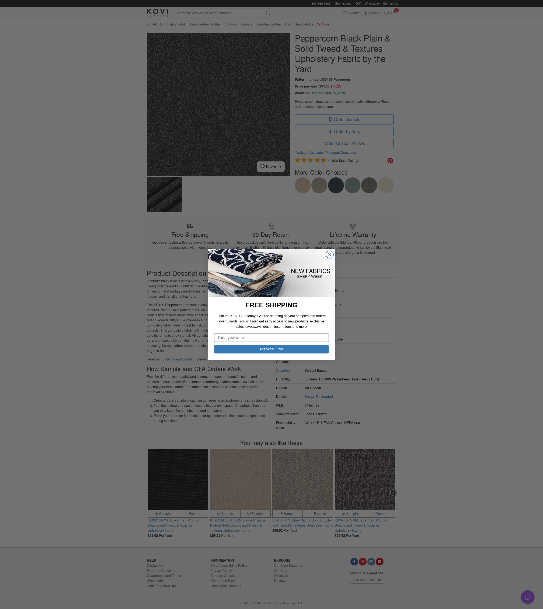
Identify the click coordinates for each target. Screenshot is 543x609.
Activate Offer (272, 349)
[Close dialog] (329, 254)
